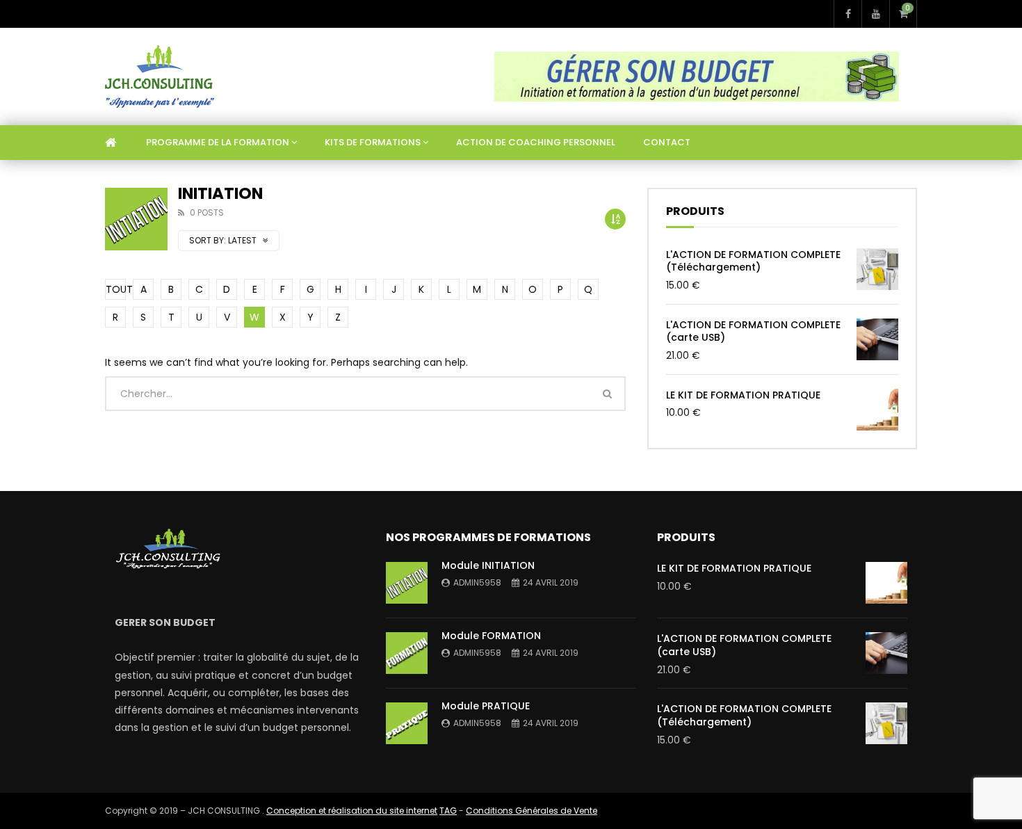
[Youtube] (875, 14)
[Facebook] (847, 14)
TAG (448, 810)
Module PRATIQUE (485, 706)
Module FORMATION (491, 636)
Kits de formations (373, 142)
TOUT (116, 289)
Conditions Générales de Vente (531, 810)
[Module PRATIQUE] (407, 723)
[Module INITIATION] (407, 583)
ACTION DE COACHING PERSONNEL (535, 142)
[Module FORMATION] (407, 653)
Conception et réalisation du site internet (351, 810)
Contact (666, 142)
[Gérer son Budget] (159, 76)
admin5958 (477, 582)
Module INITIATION (488, 565)
